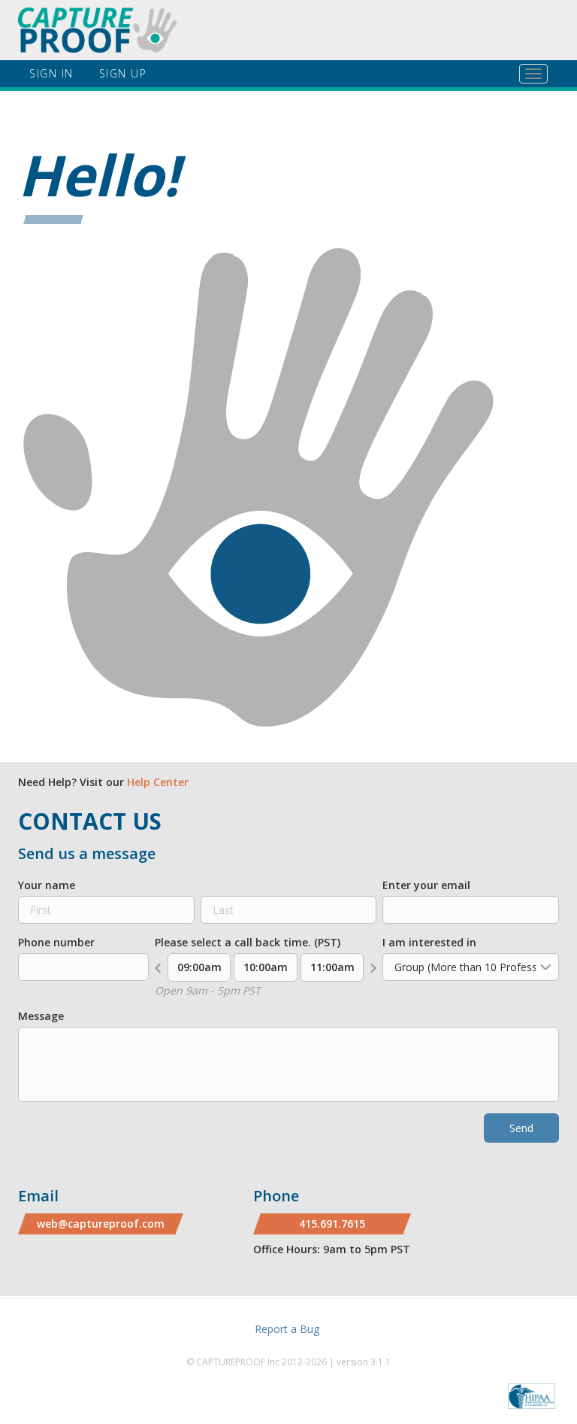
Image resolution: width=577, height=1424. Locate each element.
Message (41, 1016)
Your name (46, 885)
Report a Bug (287, 1329)
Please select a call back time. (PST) (247, 942)
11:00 (332, 967)
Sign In (51, 73)
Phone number (56, 942)
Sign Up (123, 73)
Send (521, 1128)
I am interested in (429, 942)
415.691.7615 (332, 1223)
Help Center (158, 782)
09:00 (199, 967)
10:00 (265, 967)
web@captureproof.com (101, 1223)
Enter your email (426, 885)
